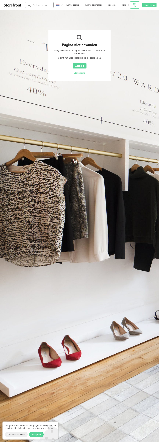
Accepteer (36, 434)
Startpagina (79, 73)
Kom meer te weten (16, 434)
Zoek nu (79, 65)
